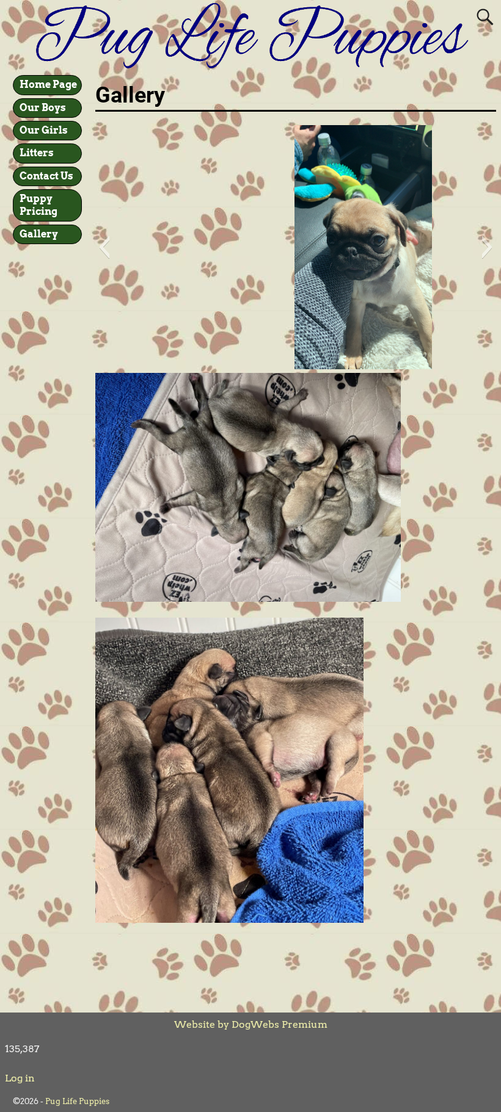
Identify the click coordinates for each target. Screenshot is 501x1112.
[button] (104, 247)
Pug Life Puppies (77, 1101)
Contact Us (46, 176)
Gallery (39, 234)
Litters (37, 153)
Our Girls (44, 130)
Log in (20, 1078)
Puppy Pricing (38, 205)
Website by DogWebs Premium (250, 1024)
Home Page (48, 84)
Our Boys (43, 108)
